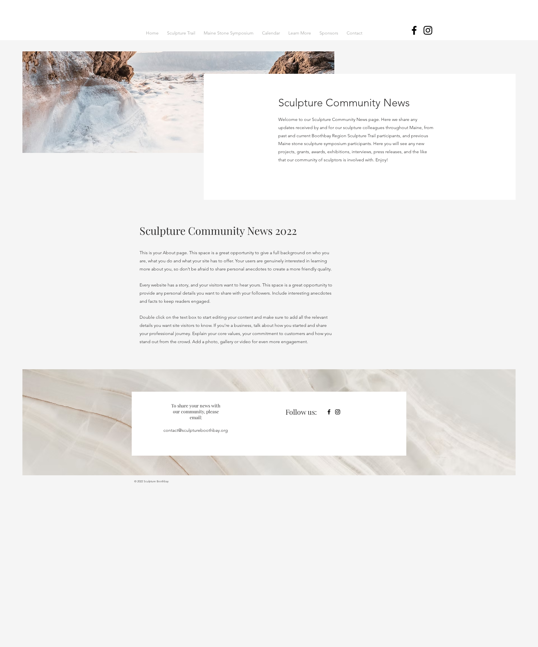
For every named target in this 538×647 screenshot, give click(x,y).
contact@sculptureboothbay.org (195, 430)
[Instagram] (428, 30)
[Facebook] (414, 30)
